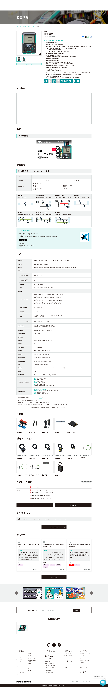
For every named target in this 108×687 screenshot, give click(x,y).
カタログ (65, 665)
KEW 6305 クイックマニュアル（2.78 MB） (41, 495)
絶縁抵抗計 (19, 657)
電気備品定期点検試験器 (32, 660)
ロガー (29, 668)
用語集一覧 (47, 661)
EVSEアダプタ (31, 666)
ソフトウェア (66, 663)
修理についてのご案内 (50, 665)
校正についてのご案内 (50, 668)
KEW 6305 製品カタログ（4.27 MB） (39, 487)
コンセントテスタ (32, 658)
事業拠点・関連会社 (84, 660)
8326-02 (35, 382)
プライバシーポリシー (87, 681)
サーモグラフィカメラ (21, 670)
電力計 (29, 26)
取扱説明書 (65, 668)
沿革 (81, 658)
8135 (41, 390)
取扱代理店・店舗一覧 (50, 672)
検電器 (18, 663)
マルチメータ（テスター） (19, 654)
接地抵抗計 (30, 656)
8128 (45, 389)
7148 (35, 379)
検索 (77, 610)
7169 (35, 381)
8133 (37, 390)
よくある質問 (48, 659)
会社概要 (82, 656)
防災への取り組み (84, 667)
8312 (35, 392)
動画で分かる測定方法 (50, 663)
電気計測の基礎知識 (67, 656)
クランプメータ (31, 653)
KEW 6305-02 (77, 177)
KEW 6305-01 (47, 177)
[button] (16, 593)
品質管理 (82, 662)
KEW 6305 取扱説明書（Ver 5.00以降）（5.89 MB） (42, 490)
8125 (37, 389)
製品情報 (24, 26)
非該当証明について (49, 670)
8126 (40, 389)
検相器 (29, 663)
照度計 (29, 670)
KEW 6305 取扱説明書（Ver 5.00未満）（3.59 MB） (42, 492)
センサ (29, 672)
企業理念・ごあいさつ (85, 653)
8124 (35, 389)
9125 (35, 384)
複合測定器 (19, 659)
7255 (35, 378)
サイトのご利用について (77, 681)
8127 (43, 389)
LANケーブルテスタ (20, 672)
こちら (40, 397)
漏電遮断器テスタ (20, 661)
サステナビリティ (84, 665)
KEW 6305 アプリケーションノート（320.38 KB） (42, 498)
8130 (35, 390)
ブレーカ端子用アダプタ (20, 675)
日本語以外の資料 (86, 481)
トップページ (18, 26)
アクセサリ (30, 675)
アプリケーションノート (68, 653)
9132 (35, 393)
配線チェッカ (19, 666)
